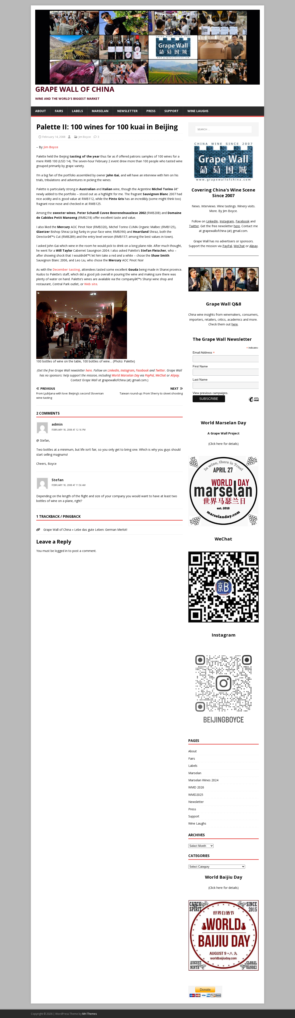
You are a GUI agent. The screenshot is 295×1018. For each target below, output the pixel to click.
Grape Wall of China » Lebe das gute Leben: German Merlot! (85, 529)
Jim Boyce (85, 137)
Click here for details (223, 444)
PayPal (149, 375)
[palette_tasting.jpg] (81, 356)
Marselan (100, 111)
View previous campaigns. (210, 393)
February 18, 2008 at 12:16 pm (69, 429)
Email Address (204, 353)
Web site (90, 284)
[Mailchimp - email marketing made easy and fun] (258, 403)
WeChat (160, 375)
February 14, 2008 (53, 137)
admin (57, 424)
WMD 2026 (196, 787)
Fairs (59, 111)
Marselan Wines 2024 (203, 780)
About (40, 111)
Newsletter (127, 111)
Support (171, 111)
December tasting (66, 269)
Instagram (127, 370)
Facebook (142, 370)
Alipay (175, 375)
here (89, 370)
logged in (61, 551)
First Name (200, 366)
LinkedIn (113, 370)
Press (150, 111)
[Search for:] (223, 129)
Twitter (160, 370)
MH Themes (89, 1014)
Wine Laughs (197, 111)
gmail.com (240, 231)
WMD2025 (195, 795)
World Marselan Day (125, 375)
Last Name (200, 379)
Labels (77, 111)
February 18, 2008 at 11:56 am (69, 485)
